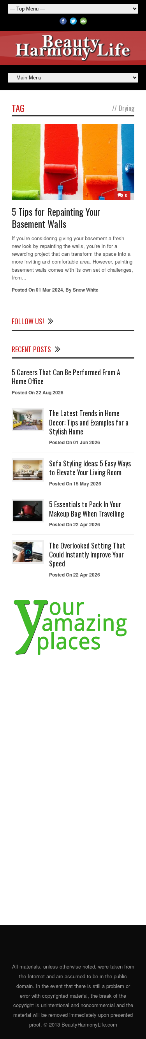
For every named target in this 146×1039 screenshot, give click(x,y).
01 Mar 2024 (49, 289)
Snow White (86, 289)
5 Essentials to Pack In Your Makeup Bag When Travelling (86, 508)
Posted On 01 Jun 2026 (74, 442)
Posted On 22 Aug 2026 (37, 392)
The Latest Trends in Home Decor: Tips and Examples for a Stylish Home (88, 422)
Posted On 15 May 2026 (75, 483)
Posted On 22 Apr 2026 (74, 524)
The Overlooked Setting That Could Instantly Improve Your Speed (87, 554)
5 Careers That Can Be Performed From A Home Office (66, 376)
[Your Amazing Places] (73, 655)
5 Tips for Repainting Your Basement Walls (56, 217)
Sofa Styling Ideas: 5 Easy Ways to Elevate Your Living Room (90, 467)
